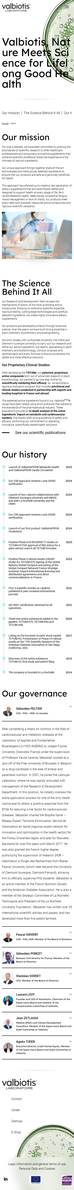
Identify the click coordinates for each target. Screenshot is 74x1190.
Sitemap (16, 1121)
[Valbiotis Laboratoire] (16, 7)
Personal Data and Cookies (37, 1168)
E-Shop (16, 1132)
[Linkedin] (5, 1179)
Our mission (11, 113)
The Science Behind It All (42, 113)
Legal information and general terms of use (37, 1164)
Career (15, 1110)
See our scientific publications (40, 432)
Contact (16, 1099)
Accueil (5, 123)
